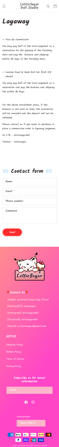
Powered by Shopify (40, 446)
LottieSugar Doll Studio (25, 446)
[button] (3, 6)
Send (12, 232)
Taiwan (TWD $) (28, 423)
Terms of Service (15, 359)
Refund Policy (13, 352)
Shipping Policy (14, 345)
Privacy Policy (13, 366)
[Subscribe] (49, 390)
